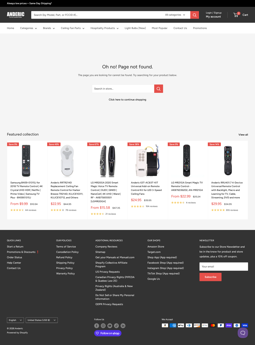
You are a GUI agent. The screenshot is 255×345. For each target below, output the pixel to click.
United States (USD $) (39, 320)
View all (244, 134)
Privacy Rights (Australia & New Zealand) (114, 288)
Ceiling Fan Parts (71, 28)
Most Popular (159, 28)
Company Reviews (106, 246)
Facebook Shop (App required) (165, 262)
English (12, 320)
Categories (26, 28)
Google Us (153, 278)
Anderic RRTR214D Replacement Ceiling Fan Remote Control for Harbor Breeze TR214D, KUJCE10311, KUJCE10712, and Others (67, 190)
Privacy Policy (64, 268)
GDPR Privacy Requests (109, 304)
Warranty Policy (65, 273)
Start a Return (15, 246)
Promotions (200, 28)
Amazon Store (155, 246)
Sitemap (100, 252)
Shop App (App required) (162, 257)
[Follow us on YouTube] (109, 325)
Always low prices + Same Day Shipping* (29, 3)
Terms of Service (66, 246)
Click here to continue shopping (127, 99)
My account (213, 16)
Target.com (154, 252)
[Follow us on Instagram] (103, 325)
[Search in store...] (158, 89)
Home (10, 28)
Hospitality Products (103, 28)
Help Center (14, 262)
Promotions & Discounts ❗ (23, 252)
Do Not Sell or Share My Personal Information (114, 297)
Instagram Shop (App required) (165, 268)
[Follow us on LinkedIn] (123, 325)
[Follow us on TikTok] (116, 325)
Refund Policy (64, 257)
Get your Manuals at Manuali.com (114, 257)
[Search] (194, 15)
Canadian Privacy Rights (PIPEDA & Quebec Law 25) (114, 279)
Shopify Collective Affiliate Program (111, 264)
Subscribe (210, 277)
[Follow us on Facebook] (96, 325)
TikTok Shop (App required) (163, 273)
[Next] (248, 180)
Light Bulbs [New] (135, 28)
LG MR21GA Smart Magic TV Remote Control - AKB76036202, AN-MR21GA (187, 186)
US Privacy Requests (107, 271)
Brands (47, 28)
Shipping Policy (65, 262)
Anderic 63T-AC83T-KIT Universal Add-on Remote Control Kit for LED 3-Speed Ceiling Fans (146, 188)
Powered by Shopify (17, 332)
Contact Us (180, 28)
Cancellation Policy (67, 252)
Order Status (14, 257)
